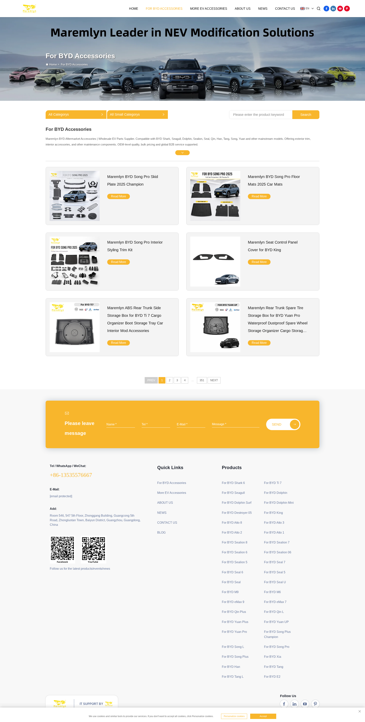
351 (202, 380)
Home (133, 8)
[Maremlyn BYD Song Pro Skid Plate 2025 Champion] (75, 219)
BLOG (161, 532)
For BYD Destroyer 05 (237, 512)
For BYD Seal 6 (232, 572)
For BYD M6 (272, 592)
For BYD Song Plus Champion (277, 634)
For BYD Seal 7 (274, 562)
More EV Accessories (208, 8)
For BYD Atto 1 (274, 532)
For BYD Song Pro (276, 646)
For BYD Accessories (164, 8)
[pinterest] (347, 8)
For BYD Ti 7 (273, 483)
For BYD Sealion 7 (277, 542)
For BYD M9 (230, 592)
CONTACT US (285, 8)
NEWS (262, 8)
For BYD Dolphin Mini (279, 502)
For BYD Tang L (233, 676)
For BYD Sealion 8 (234, 542)
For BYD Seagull (233, 492)
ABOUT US (243, 8)
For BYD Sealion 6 (234, 552)
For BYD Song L (233, 646)
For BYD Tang (273, 666)
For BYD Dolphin (275, 492)
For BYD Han (231, 666)
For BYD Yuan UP (276, 622)
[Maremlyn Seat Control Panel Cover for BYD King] (215, 285)
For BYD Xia (272, 656)
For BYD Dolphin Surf (236, 502)
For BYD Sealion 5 (234, 562)
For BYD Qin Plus (234, 611)
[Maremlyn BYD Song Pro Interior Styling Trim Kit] (75, 285)
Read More (118, 196)
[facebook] (326, 8)
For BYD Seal (231, 582)
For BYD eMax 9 (233, 602)
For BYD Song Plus (235, 656)
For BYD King (273, 512)
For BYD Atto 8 (232, 522)
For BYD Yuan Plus (235, 622)
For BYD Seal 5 (274, 572)
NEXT (214, 380)
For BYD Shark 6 (233, 483)
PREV (151, 380)
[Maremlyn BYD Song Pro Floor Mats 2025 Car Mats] (215, 219)
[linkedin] (333, 8)
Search (305, 115)
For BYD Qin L (274, 611)
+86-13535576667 (71, 475)
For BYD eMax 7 (275, 602)
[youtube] (340, 8)
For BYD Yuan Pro (234, 631)
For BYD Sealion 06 (277, 552)
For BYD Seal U (275, 582)
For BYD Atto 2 (232, 532)
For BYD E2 (272, 676)
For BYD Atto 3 (274, 522)
